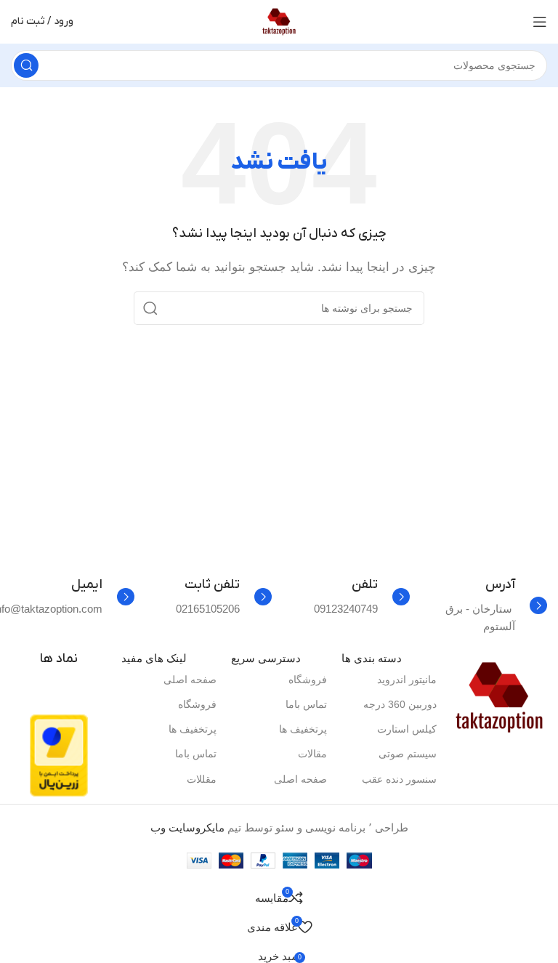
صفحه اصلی (300, 779)
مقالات (312, 753)
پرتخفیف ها (303, 729)
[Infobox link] (486, 605)
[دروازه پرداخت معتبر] (59, 755)
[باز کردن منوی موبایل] (539, 21)
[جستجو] (26, 65)
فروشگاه (307, 679)
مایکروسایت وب (187, 827)
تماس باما (306, 704)
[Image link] (499, 696)
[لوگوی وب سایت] (279, 21)
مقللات (202, 779)
